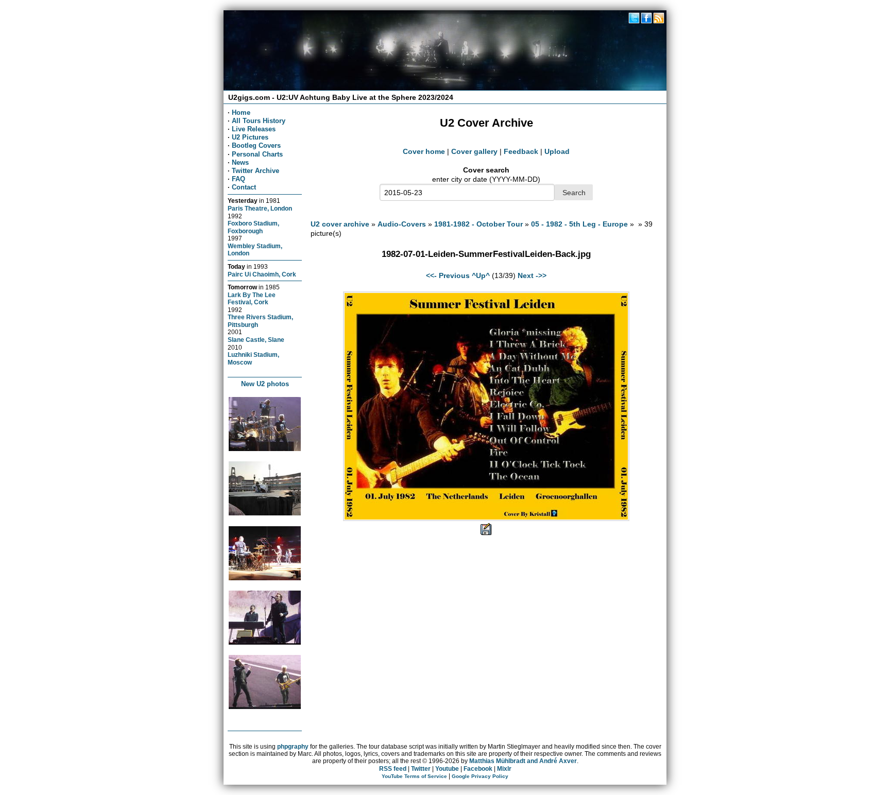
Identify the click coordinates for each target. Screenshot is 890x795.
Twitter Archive (255, 171)
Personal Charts (257, 154)
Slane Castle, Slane (256, 339)
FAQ (238, 179)
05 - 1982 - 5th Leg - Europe (579, 224)
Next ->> (532, 275)
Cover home (424, 151)
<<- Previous (448, 275)
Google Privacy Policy (480, 776)
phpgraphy (293, 747)
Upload (557, 151)
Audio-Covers (402, 224)
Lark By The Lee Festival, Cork (252, 298)
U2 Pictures (250, 137)
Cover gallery (474, 151)
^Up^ (481, 275)
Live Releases (254, 129)
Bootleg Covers (256, 145)
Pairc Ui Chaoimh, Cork (262, 274)
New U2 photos (265, 384)
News (240, 162)
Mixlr (504, 769)
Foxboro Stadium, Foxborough (253, 227)
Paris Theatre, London (260, 208)
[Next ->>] (486, 518)
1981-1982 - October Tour (478, 224)
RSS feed (392, 769)
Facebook (478, 769)
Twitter (421, 769)
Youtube (447, 769)
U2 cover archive (340, 224)
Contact (244, 187)
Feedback (521, 151)
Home (241, 112)
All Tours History (258, 121)
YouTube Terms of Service (414, 776)
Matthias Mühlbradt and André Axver (523, 761)
